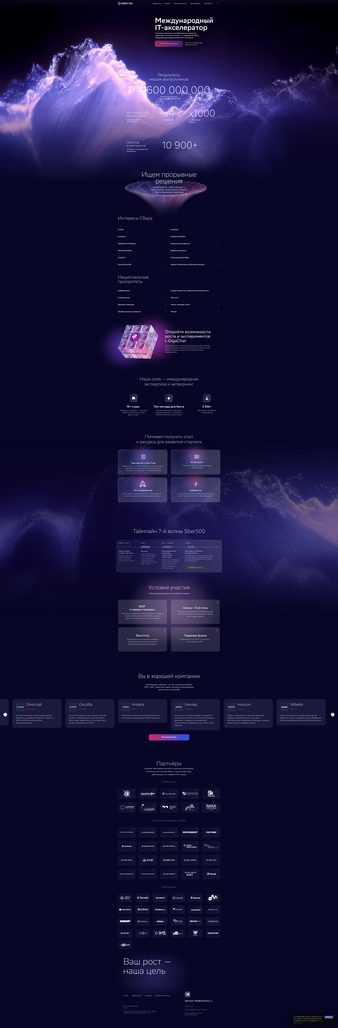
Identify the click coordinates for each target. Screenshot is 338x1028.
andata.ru (240, 709)
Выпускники (157, 3)
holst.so (81, 709)
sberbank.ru (126, 1008)
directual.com (135, 709)
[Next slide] (332, 714)
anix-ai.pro (29, 709)
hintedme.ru (294, 709)
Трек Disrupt (208, 3)
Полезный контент (180, 3)
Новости (167, 3)
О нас (125, 995)
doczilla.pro (188, 709)
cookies (319, 1021)
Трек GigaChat (195, 3)
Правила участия (189, 1006)
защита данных (298, 1023)
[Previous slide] (5, 714)
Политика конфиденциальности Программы (196, 1009)
